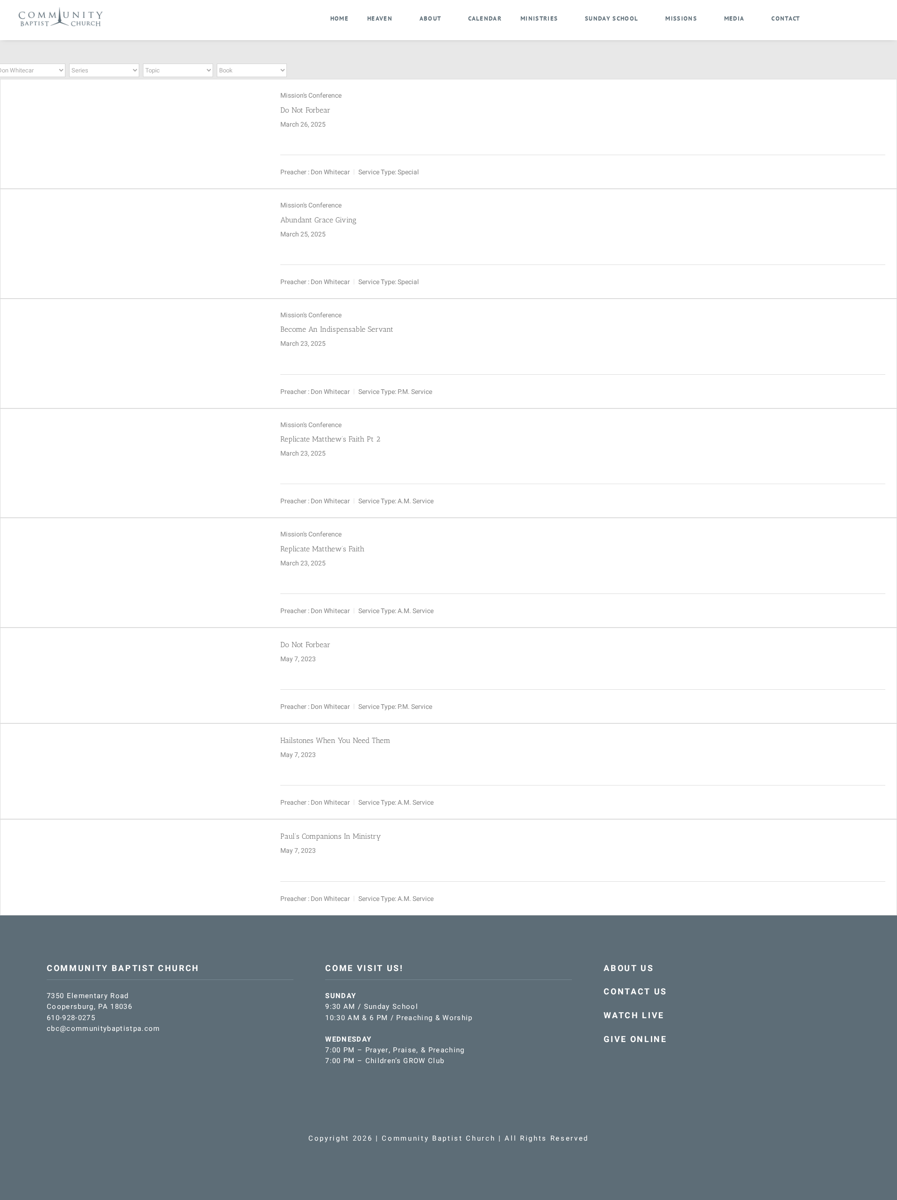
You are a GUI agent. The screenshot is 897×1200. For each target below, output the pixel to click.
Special (408, 172)
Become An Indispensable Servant (336, 329)
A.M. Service (416, 501)
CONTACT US (635, 992)
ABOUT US (629, 968)
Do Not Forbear (305, 110)
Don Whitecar (330, 172)
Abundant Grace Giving (318, 219)
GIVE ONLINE (635, 1039)
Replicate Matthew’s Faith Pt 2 (330, 439)
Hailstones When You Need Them (335, 740)
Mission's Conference (311, 95)
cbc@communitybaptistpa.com (103, 1028)
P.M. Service (415, 391)
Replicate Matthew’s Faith (322, 548)
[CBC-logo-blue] (61, 10)
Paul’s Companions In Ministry (330, 836)
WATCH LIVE (634, 1015)
